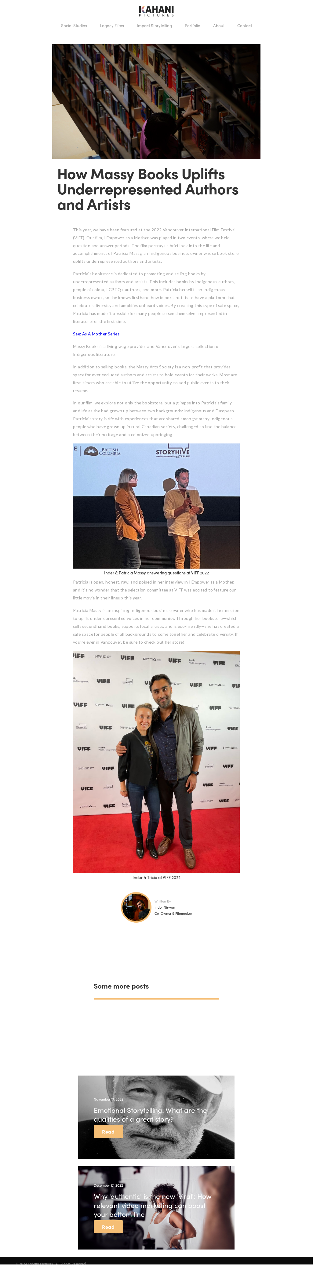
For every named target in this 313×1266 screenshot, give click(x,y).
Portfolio (192, 25)
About (218, 25)
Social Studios (74, 25)
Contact (244, 25)
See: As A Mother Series (96, 333)
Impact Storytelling (154, 25)
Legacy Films (112, 25)
